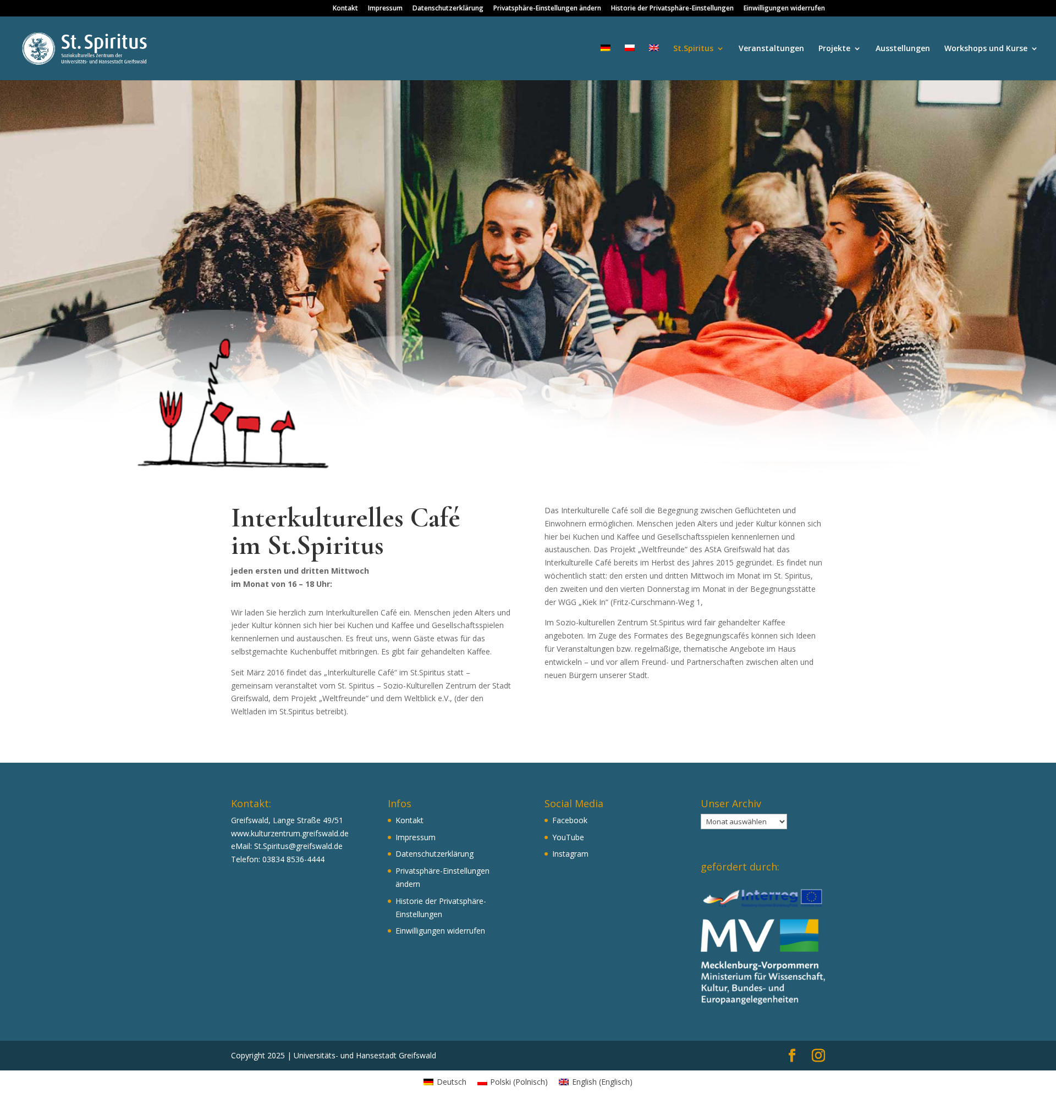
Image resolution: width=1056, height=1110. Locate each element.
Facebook (569, 820)
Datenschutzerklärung (448, 9)
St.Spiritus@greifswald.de (298, 846)
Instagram (570, 853)
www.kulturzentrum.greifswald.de (290, 833)
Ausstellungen (903, 49)
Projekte (834, 49)
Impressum (385, 9)
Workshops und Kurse (985, 49)
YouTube (568, 837)
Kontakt (345, 9)
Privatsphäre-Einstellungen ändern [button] (547, 9)
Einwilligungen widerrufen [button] (784, 9)
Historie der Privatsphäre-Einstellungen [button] (672, 9)
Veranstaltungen (771, 49)
